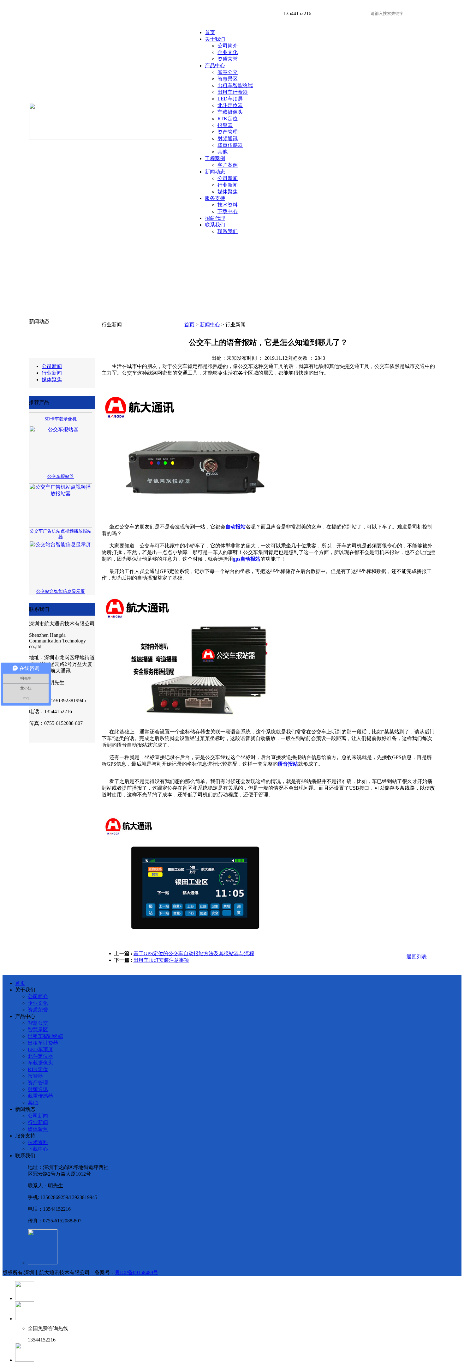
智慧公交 (227, 72)
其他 (222, 151)
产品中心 (215, 65)
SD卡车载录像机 (61, 412)
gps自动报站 (246, 559)
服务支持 (215, 198)
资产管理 (227, 132)
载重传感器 (230, 145)
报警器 (225, 125)
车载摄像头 (230, 112)
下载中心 (227, 211)
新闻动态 (215, 171)
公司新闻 (227, 178)
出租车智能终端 (235, 85)
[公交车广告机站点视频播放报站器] (60, 518)
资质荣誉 (227, 59)
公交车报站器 (60, 469)
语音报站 (288, 764)
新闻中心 (210, 324)
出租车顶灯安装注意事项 (161, 960)
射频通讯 (227, 138)
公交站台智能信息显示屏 (60, 584)
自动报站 (235, 526)
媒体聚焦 (227, 191)
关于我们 (215, 39)
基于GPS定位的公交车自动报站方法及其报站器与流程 (194, 953)
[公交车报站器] (60, 461)
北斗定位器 (230, 105)
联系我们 (215, 224)
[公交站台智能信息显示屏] (60, 576)
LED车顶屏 (230, 98)
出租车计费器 (232, 92)
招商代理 (215, 218)
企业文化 (227, 52)
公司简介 (227, 45)
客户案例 (227, 165)
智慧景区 (227, 78)
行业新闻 (227, 185)
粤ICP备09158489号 (136, 1272)
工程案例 (215, 158)
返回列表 (417, 956)
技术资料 (227, 205)
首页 (210, 32)
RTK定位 (227, 118)
